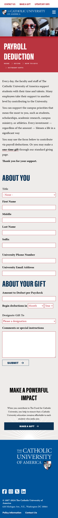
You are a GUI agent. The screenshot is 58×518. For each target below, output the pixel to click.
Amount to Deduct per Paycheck (22, 293)
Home (6, 63)
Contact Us (9, 4)
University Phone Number (18, 255)
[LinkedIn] (23, 491)
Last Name (9, 227)
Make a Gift (25, 4)
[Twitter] (17, 491)
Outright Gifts (15, 68)
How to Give (31, 63)
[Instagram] (11, 491)
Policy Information (12, 512)
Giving (17, 63)
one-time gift (10, 149)
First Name (9, 201)
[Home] (23, 12)
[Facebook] (4, 491)
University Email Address (18, 267)
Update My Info (42, 4)
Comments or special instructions (23, 328)
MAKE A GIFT (26, 426)
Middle (6, 214)
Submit (12, 363)
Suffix (5, 239)
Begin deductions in (14, 306)
